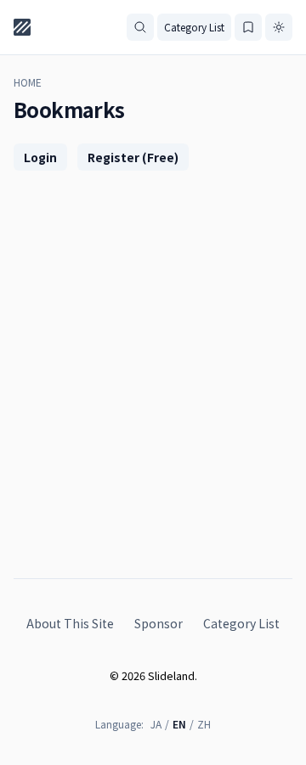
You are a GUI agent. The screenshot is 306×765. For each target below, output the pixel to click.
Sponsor (158, 623)
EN (179, 724)
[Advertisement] (153, 357)
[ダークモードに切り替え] (278, 27)
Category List (194, 27)
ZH (204, 724)
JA (156, 724)
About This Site (70, 623)
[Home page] (22, 27)
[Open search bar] (140, 27)
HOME (28, 82)
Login (40, 157)
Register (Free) (133, 157)
